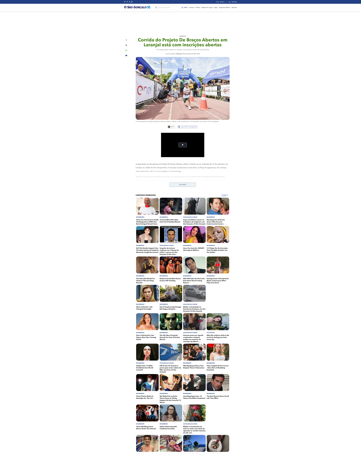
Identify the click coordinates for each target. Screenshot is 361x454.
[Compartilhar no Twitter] (126, 45)
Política (198, 7)
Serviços (191, 7)
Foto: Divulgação (213, 121)
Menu (186, 7)
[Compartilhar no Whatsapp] (126, 50)
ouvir (172, 126)
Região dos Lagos (207, 7)
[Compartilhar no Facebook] (126, 40)
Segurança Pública (224, 7)
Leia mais (182, 184)
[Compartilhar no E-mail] (126, 55)
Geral (216, 7)
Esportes (234, 7)
